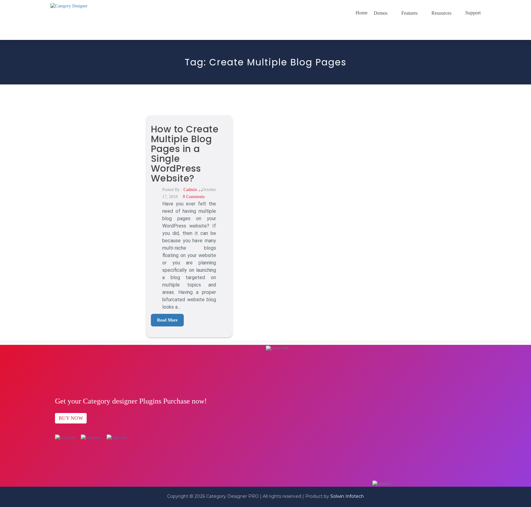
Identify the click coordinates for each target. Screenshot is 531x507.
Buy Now (71, 418)
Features (409, 13)
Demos (380, 13)
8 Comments (194, 196)
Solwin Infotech (347, 496)
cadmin (190, 189)
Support (473, 12)
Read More (167, 320)
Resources (441, 13)
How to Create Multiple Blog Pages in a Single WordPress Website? (185, 154)
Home (362, 12)
